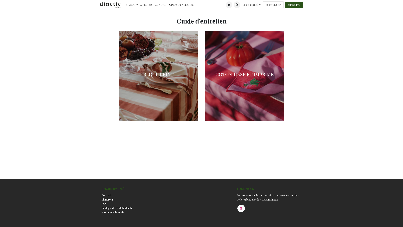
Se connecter (273, 4)
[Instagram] (241, 208)
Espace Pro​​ (293, 4)
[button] (237, 4)
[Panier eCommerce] (229, 4)
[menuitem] (131, 4)
